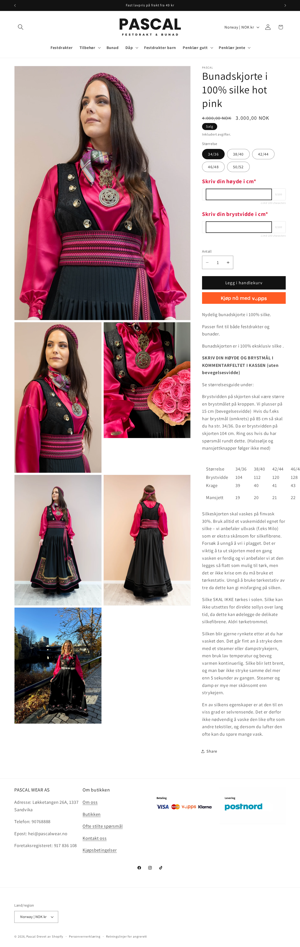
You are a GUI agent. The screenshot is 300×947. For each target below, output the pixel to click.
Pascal (31, 936)
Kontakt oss (95, 838)
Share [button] (211, 751)
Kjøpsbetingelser (100, 850)
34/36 (213, 154)
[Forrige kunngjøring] (15, 5)
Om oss (90, 802)
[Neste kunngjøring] (285, 5)
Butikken (92, 814)
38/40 (238, 154)
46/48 (213, 167)
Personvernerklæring (84, 936)
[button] (20, 27)
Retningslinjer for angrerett (126, 936)
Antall (206, 251)
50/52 (238, 167)
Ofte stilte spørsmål (103, 826)
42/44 (263, 154)
